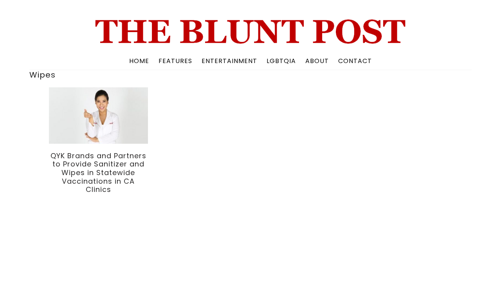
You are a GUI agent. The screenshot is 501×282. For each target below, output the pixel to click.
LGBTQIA (281, 60)
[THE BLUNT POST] (250, 41)
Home (139, 60)
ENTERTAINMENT (229, 60)
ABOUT (317, 60)
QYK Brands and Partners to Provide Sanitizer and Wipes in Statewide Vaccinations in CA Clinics (98, 172)
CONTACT (355, 60)
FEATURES (175, 60)
